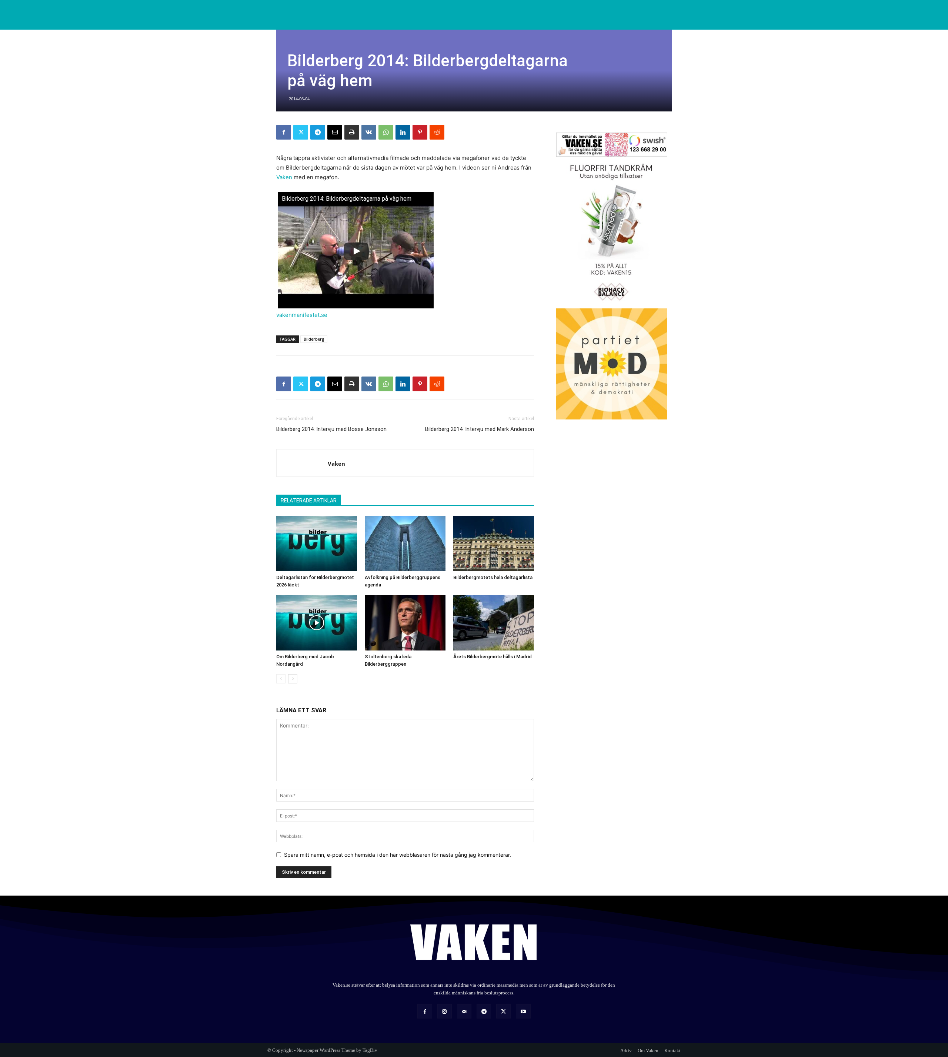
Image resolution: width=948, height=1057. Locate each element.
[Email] (334, 132)
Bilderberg (314, 339)
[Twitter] (300, 132)
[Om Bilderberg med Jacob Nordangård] (316, 622)
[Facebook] (283, 132)
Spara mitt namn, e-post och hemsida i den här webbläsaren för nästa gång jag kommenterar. (397, 855)
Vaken (284, 177)
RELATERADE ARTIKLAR (309, 501)
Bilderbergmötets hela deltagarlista (493, 577)
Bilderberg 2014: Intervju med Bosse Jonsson (331, 429)
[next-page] (292, 678)
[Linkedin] (402, 132)
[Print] (351, 132)
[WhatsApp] (385, 132)
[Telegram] (317, 132)
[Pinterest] (420, 132)
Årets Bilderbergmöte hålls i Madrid (492, 656)
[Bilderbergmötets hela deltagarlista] (493, 543)
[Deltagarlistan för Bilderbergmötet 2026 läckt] (316, 543)
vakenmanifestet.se (301, 314)
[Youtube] (523, 1011)
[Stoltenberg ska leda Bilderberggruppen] (405, 622)
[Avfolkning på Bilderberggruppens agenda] (405, 543)
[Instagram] (444, 1011)
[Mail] (464, 1011)
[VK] (368, 132)
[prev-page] (281, 678)
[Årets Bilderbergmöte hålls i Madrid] (493, 622)
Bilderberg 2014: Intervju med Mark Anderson (479, 429)
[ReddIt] (437, 132)
